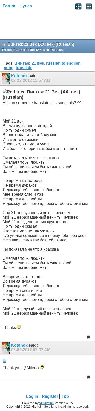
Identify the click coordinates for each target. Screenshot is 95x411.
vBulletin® (46, 403)
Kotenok (19, 76)
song (9, 68)
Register (50, 396)
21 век (38, 63)
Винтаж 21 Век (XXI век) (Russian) (38, 50)
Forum (9, 6)
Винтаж (22, 63)
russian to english (63, 63)
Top (65, 396)
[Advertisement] (40, 25)
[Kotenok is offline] (6, 78)
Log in (32, 396)
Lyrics (26, 6)
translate (24, 68)
